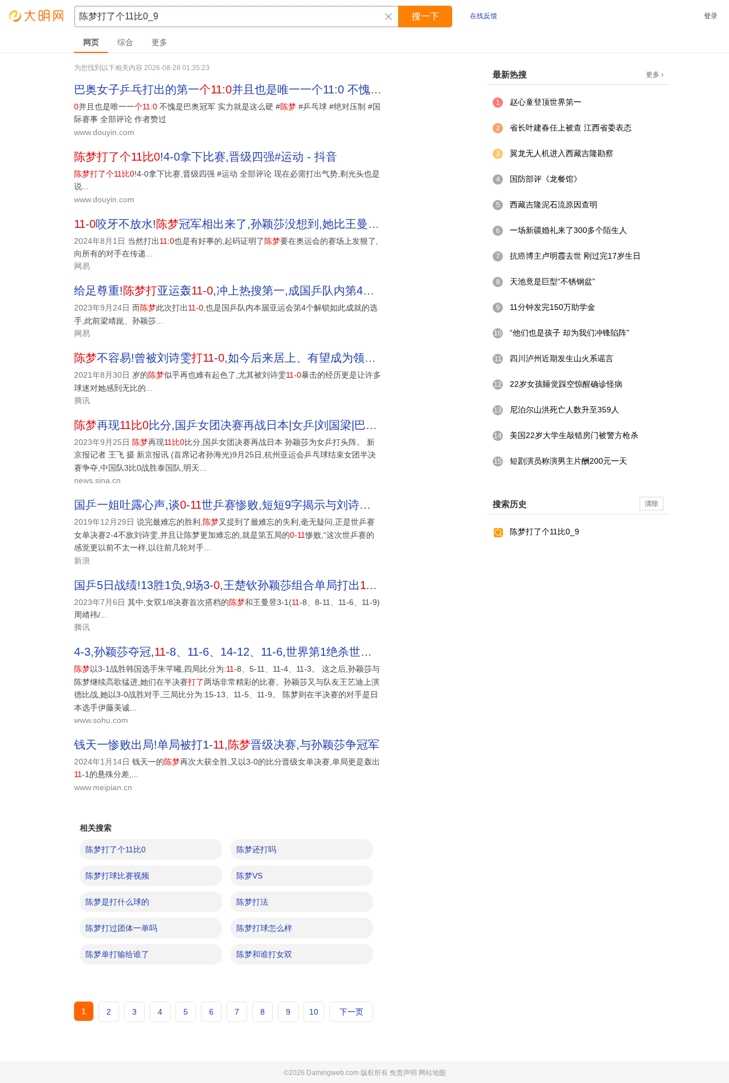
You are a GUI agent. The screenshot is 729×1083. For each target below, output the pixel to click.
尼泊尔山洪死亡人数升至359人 (564, 409)
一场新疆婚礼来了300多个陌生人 (568, 230)
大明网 (37, 16)
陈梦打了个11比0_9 (544, 531)
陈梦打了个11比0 (115, 849)
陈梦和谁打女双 (264, 954)
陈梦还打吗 (256, 849)
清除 (651, 504)
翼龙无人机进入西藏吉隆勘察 (561, 153)
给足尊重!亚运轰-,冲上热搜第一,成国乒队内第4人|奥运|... (243, 290)
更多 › (655, 75)
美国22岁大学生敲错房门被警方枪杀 (574, 435)
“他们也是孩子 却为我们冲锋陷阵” (569, 332)
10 (313, 1011)
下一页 (351, 1011)
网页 (91, 42)
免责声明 (403, 1073)
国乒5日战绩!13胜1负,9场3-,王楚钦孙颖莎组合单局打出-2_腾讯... (247, 585)
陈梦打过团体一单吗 (121, 928)
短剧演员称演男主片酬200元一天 (568, 460)
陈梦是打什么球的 (117, 901)
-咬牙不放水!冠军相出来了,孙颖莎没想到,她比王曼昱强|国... (244, 224)
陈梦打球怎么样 (264, 928)
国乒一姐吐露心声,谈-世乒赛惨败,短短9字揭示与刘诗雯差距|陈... (246, 504)
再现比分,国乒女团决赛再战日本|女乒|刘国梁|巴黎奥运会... (247, 425)
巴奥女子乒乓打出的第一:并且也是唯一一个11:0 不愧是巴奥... (244, 89)
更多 (159, 42)
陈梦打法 (252, 901)
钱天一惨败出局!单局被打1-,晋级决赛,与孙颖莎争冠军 (226, 744)
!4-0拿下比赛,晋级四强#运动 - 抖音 (205, 156)
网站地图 (432, 1073)
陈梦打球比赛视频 (117, 875)
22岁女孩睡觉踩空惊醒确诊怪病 (566, 384)
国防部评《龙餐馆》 (545, 178)
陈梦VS (249, 875)
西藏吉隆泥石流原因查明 (553, 204)
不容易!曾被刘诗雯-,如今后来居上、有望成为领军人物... (241, 358)
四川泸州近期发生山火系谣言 (561, 358)
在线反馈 (483, 16)
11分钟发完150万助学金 (552, 307)
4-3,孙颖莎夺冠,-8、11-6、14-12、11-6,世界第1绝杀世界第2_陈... (245, 651)
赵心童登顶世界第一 (545, 102)
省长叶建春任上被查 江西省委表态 (571, 127)
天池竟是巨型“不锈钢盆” (552, 281)
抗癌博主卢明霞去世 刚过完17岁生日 (575, 255)
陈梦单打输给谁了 (117, 954)
